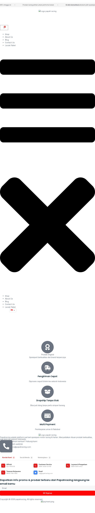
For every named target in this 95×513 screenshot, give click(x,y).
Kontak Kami (8, 457)
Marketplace (44, 457)
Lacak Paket (10, 45)
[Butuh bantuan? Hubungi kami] (6, 446)
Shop (7, 34)
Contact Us (10, 42)
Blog (7, 40)
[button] (47, 171)
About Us (9, 37)
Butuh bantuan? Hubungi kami (24, 441)
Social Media (26, 457)
